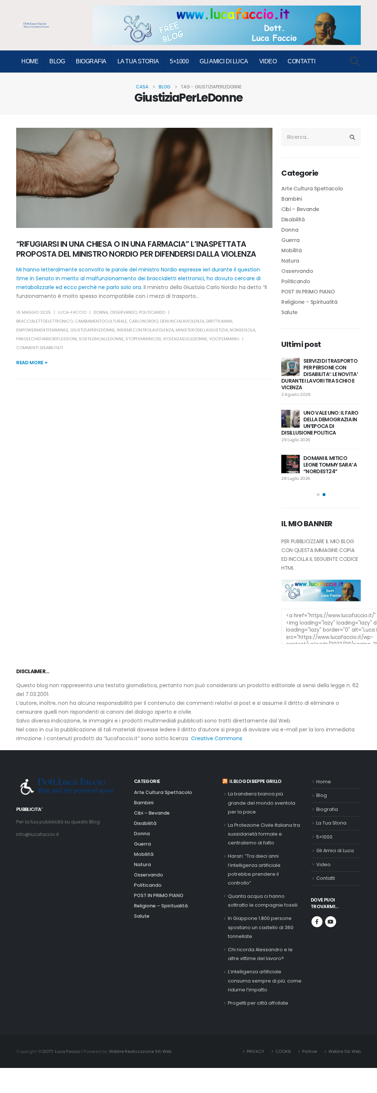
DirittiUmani (219, 321)
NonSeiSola (242, 330)
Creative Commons (216, 738)
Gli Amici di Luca (224, 61)
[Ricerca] (352, 137)
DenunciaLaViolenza (182, 321)
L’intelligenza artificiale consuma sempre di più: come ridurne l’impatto (265, 981)
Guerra (290, 240)
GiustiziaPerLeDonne (92, 330)
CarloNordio (143, 321)
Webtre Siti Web (344, 1051)
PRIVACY (255, 1051)
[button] (355, 61)
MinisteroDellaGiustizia (202, 330)
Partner (309, 1051)
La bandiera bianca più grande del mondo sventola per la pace (261, 803)
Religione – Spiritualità (309, 302)
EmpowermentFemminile (42, 330)
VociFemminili (224, 339)
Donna (101, 312)
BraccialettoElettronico (44, 321)
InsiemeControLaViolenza (145, 330)
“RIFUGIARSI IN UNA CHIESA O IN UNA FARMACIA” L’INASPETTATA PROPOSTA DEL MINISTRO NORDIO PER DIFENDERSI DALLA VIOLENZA (136, 249)
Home (29, 61)
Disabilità (293, 219)
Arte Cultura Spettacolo (312, 188)
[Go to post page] (290, 367)
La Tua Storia (138, 61)
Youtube (330, 921)
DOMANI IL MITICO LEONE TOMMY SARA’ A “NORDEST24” (330, 464)
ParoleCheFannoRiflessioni (46, 339)
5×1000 (179, 61)
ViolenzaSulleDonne (185, 339)
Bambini (291, 199)
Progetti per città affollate (258, 1003)
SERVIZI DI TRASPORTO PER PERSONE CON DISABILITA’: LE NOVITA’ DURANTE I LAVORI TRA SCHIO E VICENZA (319, 374)
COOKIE (283, 1051)
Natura (290, 260)
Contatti (301, 61)
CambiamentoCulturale (101, 321)
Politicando (152, 312)
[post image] (144, 178)
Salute (289, 312)
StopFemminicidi (143, 339)
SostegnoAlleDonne (101, 339)
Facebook (317, 921)
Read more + (31, 362)
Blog (57, 61)
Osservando (123, 312)
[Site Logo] (34, 25)
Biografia (91, 61)
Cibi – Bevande (300, 209)
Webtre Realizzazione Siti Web (140, 1051)
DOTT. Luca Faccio (61, 1051)
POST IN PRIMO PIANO (308, 291)
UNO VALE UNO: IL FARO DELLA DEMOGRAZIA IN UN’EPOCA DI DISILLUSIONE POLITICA (319, 422)
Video (268, 61)
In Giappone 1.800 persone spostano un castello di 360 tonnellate (260, 927)
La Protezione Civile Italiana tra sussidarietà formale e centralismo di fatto (264, 834)
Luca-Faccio (72, 312)
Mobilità (291, 250)
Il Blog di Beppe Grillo (255, 781)
